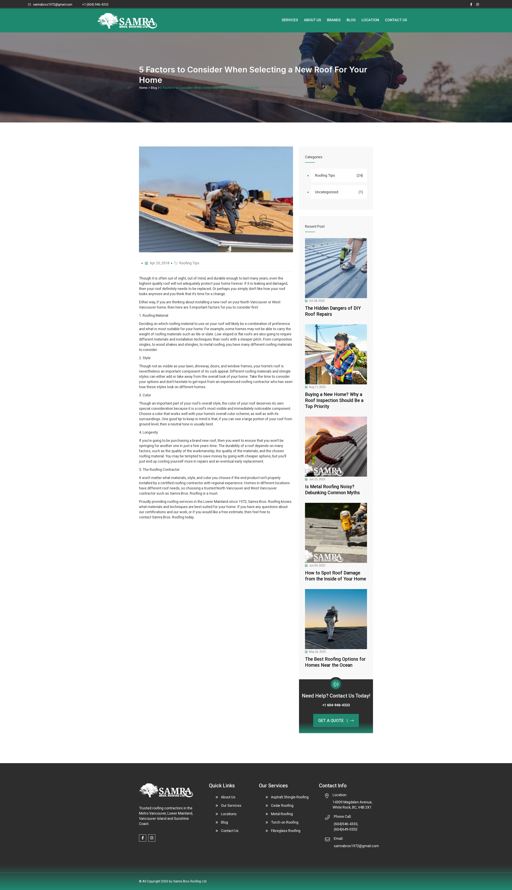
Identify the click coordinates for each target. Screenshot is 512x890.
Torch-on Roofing (284, 822)
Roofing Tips (189, 263)
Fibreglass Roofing (285, 831)
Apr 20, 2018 (159, 263)
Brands (334, 20)
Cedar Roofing (282, 805)
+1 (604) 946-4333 (95, 4)
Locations (229, 814)
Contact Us (396, 20)
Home (143, 88)
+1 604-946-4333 (336, 705)
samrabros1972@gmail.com (52, 4)
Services (290, 20)
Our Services (231, 805)
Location (370, 20)
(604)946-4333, (346, 824)
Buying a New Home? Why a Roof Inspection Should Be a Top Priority (334, 400)
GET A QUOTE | (333, 720)
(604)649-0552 (345, 829)
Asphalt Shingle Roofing (290, 797)
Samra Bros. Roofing (186, 493)
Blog (351, 20)
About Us (312, 20)
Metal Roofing (282, 814)
